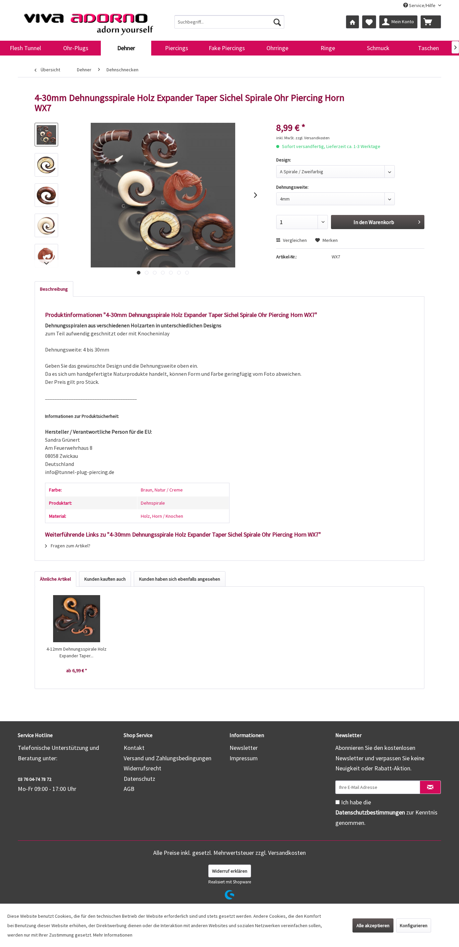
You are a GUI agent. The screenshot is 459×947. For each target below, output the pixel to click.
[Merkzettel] (369, 22)
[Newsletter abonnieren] (430, 787)
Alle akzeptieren (373, 925)
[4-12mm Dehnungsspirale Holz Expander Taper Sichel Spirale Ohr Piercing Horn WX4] (76, 618)
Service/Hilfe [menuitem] (422, 5)
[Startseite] (352, 22)
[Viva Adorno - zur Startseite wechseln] (88, 21)
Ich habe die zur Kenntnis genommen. (386, 812)
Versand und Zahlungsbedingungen (167, 758)
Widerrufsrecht (142, 768)
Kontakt (134, 748)
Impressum (244, 758)
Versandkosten (287, 853)
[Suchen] (277, 22)
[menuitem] (229, 22)
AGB (129, 789)
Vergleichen (294, 240)
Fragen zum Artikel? (70, 546)
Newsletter (244, 748)
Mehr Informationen (112, 935)
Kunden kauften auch (105, 579)
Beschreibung (54, 289)
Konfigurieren (413, 925)
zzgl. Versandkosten (312, 137)
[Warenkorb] (430, 22)
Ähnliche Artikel (55, 579)
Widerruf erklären (229, 871)
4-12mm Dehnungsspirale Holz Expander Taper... (76, 652)
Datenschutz (139, 778)
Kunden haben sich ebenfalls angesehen (179, 579)
